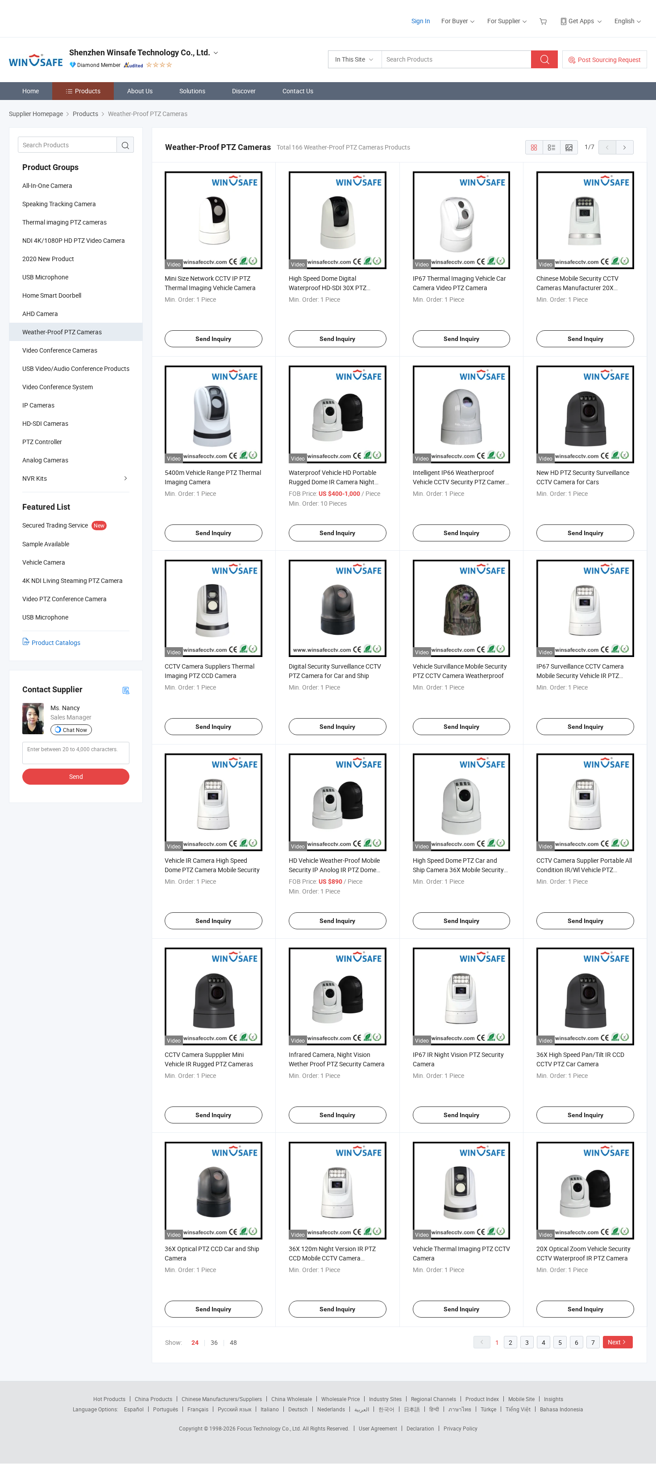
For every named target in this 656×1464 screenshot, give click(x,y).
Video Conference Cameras (59, 350)
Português (165, 1409)
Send (76, 776)
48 (233, 1342)
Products (87, 91)
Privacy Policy (460, 1428)
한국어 (386, 1409)
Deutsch (298, 1409)
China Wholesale (291, 1398)
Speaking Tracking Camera (59, 204)
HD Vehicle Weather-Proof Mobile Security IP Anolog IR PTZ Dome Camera (334, 869)
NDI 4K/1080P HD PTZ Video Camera (73, 240)
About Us (140, 91)
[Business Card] (125, 690)
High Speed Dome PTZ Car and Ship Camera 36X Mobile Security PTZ (458, 869)
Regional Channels (433, 1398)
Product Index (482, 1398)
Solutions (192, 91)
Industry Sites (385, 1398)
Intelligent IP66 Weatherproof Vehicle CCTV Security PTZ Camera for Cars (461, 481)
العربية (361, 1409)
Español (134, 1409)
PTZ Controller (42, 441)
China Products (153, 1398)
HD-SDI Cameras (45, 423)
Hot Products (109, 1398)
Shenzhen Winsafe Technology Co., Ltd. (139, 52)
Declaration (420, 1428)
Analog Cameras (45, 460)
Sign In (420, 21)
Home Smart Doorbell (51, 295)
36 (214, 1342)
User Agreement (378, 1428)
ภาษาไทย (459, 1409)
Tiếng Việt (518, 1409)
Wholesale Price (340, 1398)
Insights (553, 1398)
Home (30, 91)
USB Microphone (45, 277)
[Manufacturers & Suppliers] (66, 17)
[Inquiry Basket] (544, 21)
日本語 (412, 1409)
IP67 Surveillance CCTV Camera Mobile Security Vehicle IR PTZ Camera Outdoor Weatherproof (580, 675)
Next (614, 1342)
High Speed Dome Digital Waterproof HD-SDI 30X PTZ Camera (327, 287)
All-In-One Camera (47, 185)
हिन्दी (434, 1409)
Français (197, 1409)
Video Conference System (57, 387)
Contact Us (297, 91)
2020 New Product (48, 258)
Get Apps (581, 21)
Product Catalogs (56, 642)
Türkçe (488, 1409)
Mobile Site (521, 1398)
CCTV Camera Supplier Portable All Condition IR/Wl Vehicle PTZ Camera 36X (584, 869)
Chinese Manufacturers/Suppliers (222, 1398)
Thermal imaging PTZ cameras (64, 222)
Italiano (270, 1409)
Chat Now (75, 729)
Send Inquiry (213, 338)
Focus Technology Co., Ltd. (270, 1428)
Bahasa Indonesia (561, 1409)
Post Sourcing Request (609, 59)
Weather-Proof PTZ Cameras (62, 332)
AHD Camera (40, 313)
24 (195, 1342)
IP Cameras (38, 405)
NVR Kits (34, 478)
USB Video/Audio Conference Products (75, 368)
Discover (244, 91)
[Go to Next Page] (624, 147)
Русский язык (234, 1409)
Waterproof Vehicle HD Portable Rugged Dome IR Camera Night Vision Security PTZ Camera (332, 481)
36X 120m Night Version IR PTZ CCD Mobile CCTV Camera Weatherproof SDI (332, 1258)
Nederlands (331, 1409)
